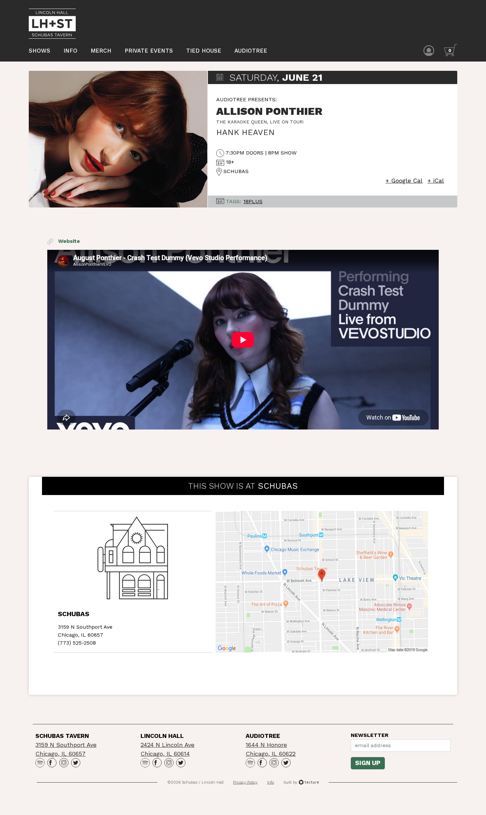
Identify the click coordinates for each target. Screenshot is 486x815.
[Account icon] (428, 50)
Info (70, 50)
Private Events (149, 50)
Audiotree (250, 50)
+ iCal (435, 180)
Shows (39, 50)
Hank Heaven (245, 132)
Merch (101, 50)
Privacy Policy (245, 782)
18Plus (253, 201)
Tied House (203, 50)
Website (68, 241)
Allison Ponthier (269, 111)
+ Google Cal (404, 180)
